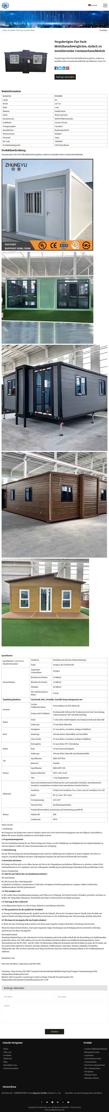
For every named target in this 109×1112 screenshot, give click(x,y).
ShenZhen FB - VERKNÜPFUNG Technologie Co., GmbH (24, 1093)
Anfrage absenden (65, 76)
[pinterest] (52, 1102)
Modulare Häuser (92, 1078)
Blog (5, 1062)
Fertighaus (89, 1071)
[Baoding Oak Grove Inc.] (5, 5)
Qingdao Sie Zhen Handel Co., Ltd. (47, 1093)
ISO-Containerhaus (92, 1068)
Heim (5, 30)
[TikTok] (63, 1102)
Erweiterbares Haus (93, 1058)
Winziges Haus (91, 1075)
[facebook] (42, 1102)
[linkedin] (58, 1102)
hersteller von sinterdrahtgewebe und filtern (83, 1093)
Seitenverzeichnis (11, 1068)
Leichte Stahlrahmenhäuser (96, 1049)
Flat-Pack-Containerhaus (25, 30)
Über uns (7, 1052)
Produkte (11, 30)
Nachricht (8, 1058)
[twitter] (47, 1102)
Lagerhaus (89, 1055)
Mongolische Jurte (92, 1052)
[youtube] (68, 1102)
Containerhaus (91, 1062)
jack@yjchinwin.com (56, 1110)
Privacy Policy (75, 1107)
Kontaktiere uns (10, 1065)
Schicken (54, 1031)
